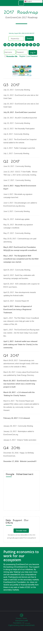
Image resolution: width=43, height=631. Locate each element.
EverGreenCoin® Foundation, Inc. (21, 621)
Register (22, 56)
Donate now (21, 530)
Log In (33, 52)
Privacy (18, 618)
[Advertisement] (21, 494)
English (29, 1)
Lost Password (32, 56)
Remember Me (11, 56)
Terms (24, 618)
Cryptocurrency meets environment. (21, 625)
